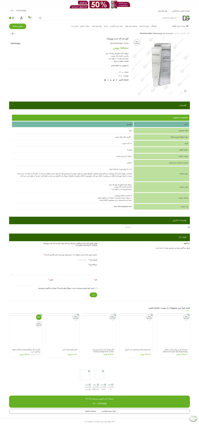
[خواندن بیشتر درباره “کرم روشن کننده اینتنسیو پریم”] (84, 317)
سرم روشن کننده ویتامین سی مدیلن (138, 350)
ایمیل (50, 280)
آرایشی (183, 33)
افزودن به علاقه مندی (118, 66)
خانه (188, 33)
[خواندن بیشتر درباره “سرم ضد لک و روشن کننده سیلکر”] (158, 317)
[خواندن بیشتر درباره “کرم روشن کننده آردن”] (48, 317)
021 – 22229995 (99, 403)
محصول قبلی (15, 33)
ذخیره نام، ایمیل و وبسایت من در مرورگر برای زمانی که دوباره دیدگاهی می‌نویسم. (66, 288)
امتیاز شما (93, 260)
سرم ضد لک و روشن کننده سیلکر (175, 352)
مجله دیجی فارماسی (109, 411)
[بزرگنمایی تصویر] (185, 91)
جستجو (40, 18)
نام (95, 280)
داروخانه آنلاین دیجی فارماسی (181, 11)
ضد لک (177, 33)
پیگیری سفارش (17, 26)
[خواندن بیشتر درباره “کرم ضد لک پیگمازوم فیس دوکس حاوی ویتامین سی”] (11, 317)
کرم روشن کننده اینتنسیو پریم (103, 351)
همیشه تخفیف (90, 411)
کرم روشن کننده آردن (69, 350)
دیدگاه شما (92, 265)
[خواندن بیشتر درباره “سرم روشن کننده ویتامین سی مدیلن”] (121, 317)
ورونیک (127, 227)
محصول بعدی (10, 33)
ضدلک (120, 76)
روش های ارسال (162, 11)
